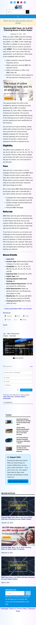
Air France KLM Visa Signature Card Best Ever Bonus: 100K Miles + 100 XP (23, 440)
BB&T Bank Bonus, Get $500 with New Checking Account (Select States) (17, 578)
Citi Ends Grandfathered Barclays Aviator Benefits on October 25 (16, 348)
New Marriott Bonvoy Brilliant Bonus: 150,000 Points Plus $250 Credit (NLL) (23, 421)
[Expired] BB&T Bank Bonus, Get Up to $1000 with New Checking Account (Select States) (16, 518)
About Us (13, 608)
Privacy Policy (22, 608)
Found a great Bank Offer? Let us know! (18, 308)
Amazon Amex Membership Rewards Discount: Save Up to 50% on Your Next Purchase (22, 431)
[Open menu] (18, 16)
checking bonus (15, 333)
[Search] (27, 12)
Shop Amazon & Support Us (18, 481)
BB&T (8, 333)
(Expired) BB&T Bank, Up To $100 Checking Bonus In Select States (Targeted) (16, 548)
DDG (24, 34)
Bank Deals (13, 336)
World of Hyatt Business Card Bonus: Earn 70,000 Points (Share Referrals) (23, 448)
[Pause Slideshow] (29, 342)
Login (31, 366)
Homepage (4, 608)
